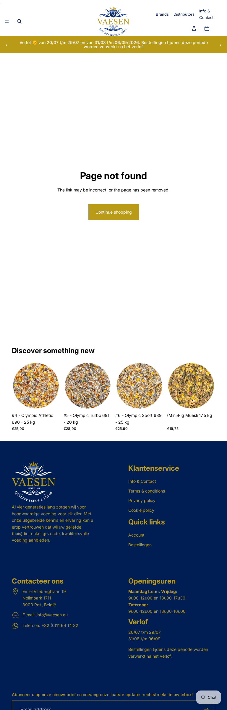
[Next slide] (220, 44)
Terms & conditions (146, 490)
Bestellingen (140, 544)
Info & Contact (142, 481)
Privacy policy (141, 500)
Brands (162, 14)
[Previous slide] (6, 44)
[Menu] (7, 21)
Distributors (184, 14)
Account (136, 534)
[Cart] (206, 28)
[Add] (51, 401)
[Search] (19, 21)
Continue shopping (113, 212)
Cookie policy (141, 510)
